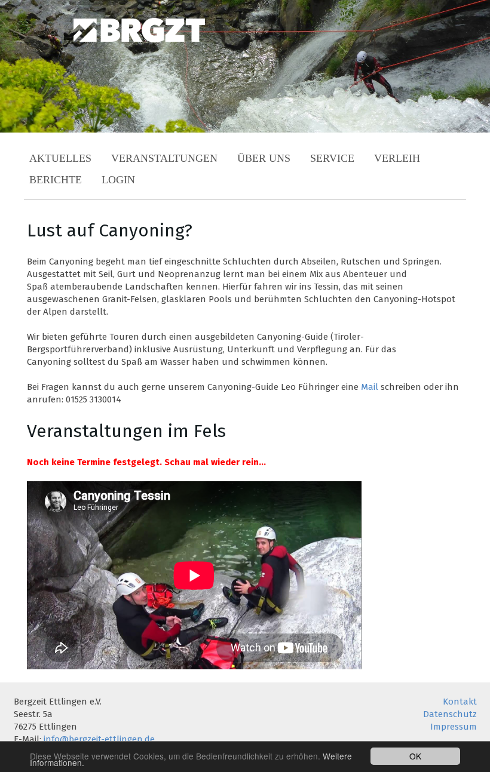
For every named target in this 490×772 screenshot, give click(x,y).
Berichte (55, 180)
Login (118, 180)
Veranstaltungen (164, 158)
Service (332, 158)
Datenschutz (450, 714)
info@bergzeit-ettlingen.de (99, 739)
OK (415, 756)
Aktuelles (60, 158)
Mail (369, 387)
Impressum (453, 726)
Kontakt (460, 701)
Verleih (397, 158)
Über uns (263, 158)
